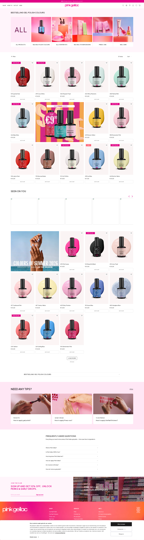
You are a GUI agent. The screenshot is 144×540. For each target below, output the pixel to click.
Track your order (78, 519)
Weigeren (121, 534)
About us (101, 511)
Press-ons (52, 516)
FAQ (75, 511)
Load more (72, 358)
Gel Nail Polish (53, 511)
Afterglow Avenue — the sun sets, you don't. (72, 1)
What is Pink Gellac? (51, 448)
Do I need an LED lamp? (52, 465)
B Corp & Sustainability (105, 514)
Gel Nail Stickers (53, 514)
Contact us (77, 514)
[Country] (126, 5)
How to (9, 5)
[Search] (123, 5)
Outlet (16, 5)
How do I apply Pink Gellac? (53, 460)
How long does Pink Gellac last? (54, 456)
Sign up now (39, 494)
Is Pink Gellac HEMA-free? (53, 452)
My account (77, 516)
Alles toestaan (121, 524)
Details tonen (33, 537)
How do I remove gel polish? (53, 469)
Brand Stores (102, 516)
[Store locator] (129, 5)
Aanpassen (120, 529)
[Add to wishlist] (32, 62)
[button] (129, 56)
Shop (4, 5)
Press (100, 519)
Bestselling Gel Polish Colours (37, 374)
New (20, 5)
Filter (14, 56)
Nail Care (51, 519)
